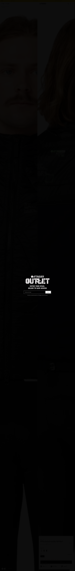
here (40, 295)
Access (48, 292)
